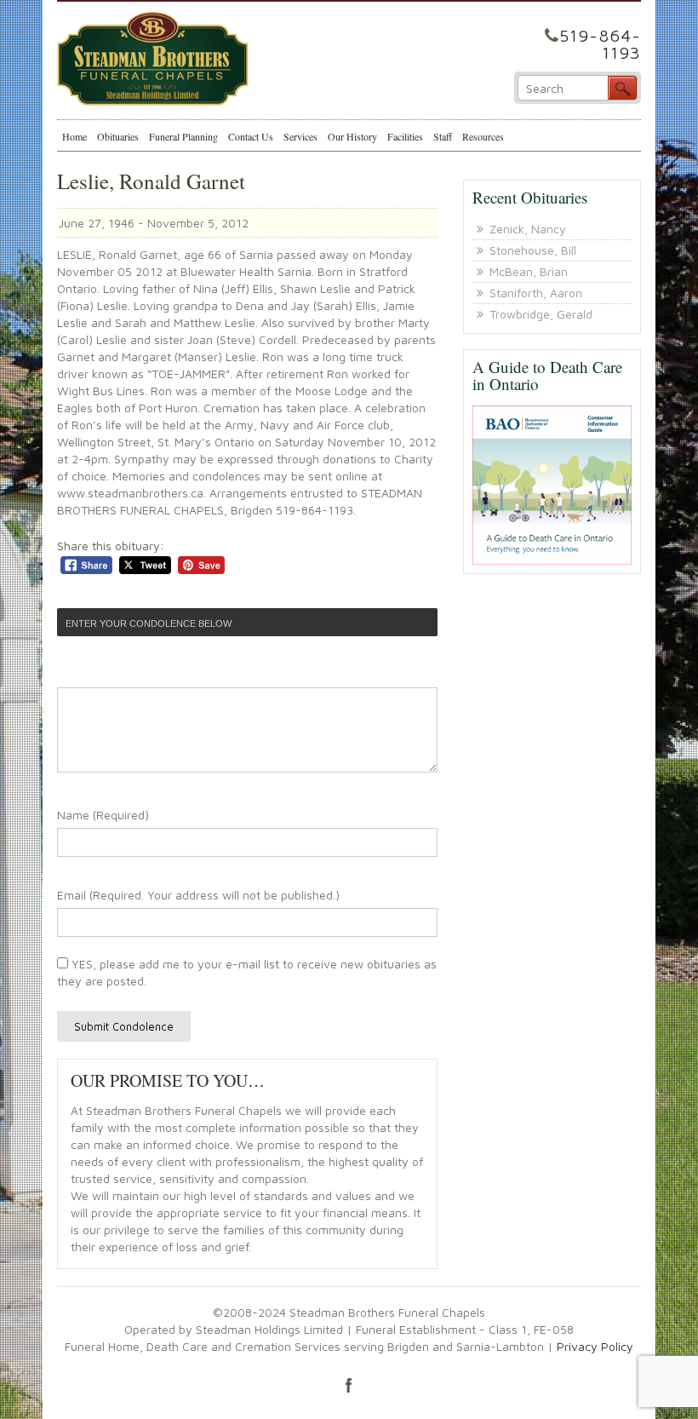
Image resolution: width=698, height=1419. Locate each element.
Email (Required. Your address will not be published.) (198, 895)
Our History (352, 136)
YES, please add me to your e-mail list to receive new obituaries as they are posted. (247, 972)
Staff (442, 136)
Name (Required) (103, 814)
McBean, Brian (528, 271)
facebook (349, 1385)
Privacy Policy (595, 1346)
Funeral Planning (183, 136)
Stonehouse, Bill (532, 250)
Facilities (405, 136)
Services (300, 136)
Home (74, 136)
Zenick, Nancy (527, 228)
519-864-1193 (600, 44)
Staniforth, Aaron (535, 292)
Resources (483, 136)
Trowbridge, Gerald (540, 314)
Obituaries (118, 136)
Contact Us (250, 136)
